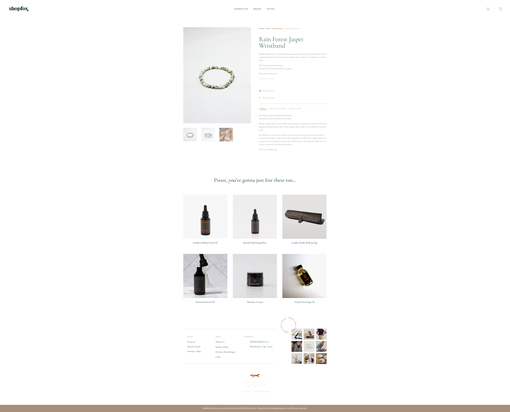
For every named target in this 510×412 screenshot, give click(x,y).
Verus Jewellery (268, 91)
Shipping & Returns (277, 109)
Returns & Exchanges (225, 351)
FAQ (218, 357)
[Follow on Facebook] (247, 384)
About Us (220, 342)
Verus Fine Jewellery (267, 79)
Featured (191, 342)
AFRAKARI (205, 245)
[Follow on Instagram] (255, 384)
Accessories (277, 28)
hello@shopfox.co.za (259, 341)
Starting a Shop (194, 351)
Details (263, 109)
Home (261, 28)
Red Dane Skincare (254, 305)
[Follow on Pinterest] (262, 384)
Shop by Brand (193, 346)
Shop (268, 28)
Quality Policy (222, 347)
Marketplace (241, 9)
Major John (304, 245)
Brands (257, 9)
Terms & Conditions (245, 391)
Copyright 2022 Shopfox (262, 391)
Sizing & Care (295, 109)
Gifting (271, 9)
